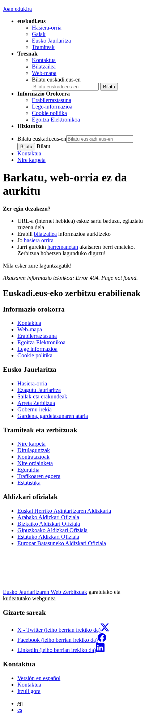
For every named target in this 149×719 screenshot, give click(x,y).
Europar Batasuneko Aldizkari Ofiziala (61, 543)
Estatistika (29, 483)
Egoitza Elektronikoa (56, 119)
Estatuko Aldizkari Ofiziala (48, 537)
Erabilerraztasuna (51, 100)
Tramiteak (43, 47)
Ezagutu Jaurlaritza (39, 390)
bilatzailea (45, 234)
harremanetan (62, 247)
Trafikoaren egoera (38, 476)
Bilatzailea (44, 66)
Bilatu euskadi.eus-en (56, 79)
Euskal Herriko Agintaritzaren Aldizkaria (64, 511)
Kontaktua (44, 60)
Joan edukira (17, 9)
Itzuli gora (29, 691)
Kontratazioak (33, 457)
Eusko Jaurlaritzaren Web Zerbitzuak (45, 592)
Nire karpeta (31, 160)
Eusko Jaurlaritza (51, 41)
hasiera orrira (39, 240)
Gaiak (39, 34)
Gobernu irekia (34, 409)
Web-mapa (44, 73)
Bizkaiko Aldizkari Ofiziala (48, 524)
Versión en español (38, 678)
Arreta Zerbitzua (36, 403)
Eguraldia (28, 470)
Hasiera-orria (46, 28)
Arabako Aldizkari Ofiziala (48, 517)
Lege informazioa (37, 349)
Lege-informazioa (52, 106)
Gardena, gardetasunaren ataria (52, 416)
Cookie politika (49, 113)
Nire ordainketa (35, 463)
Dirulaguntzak (33, 450)
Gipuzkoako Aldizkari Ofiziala (52, 530)
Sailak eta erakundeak (42, 396)
